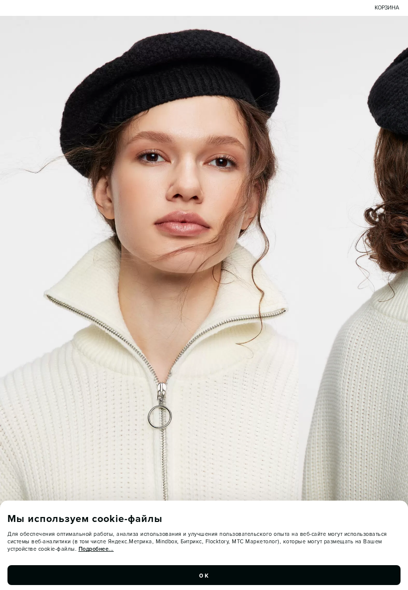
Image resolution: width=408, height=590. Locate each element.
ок (204, 575)
